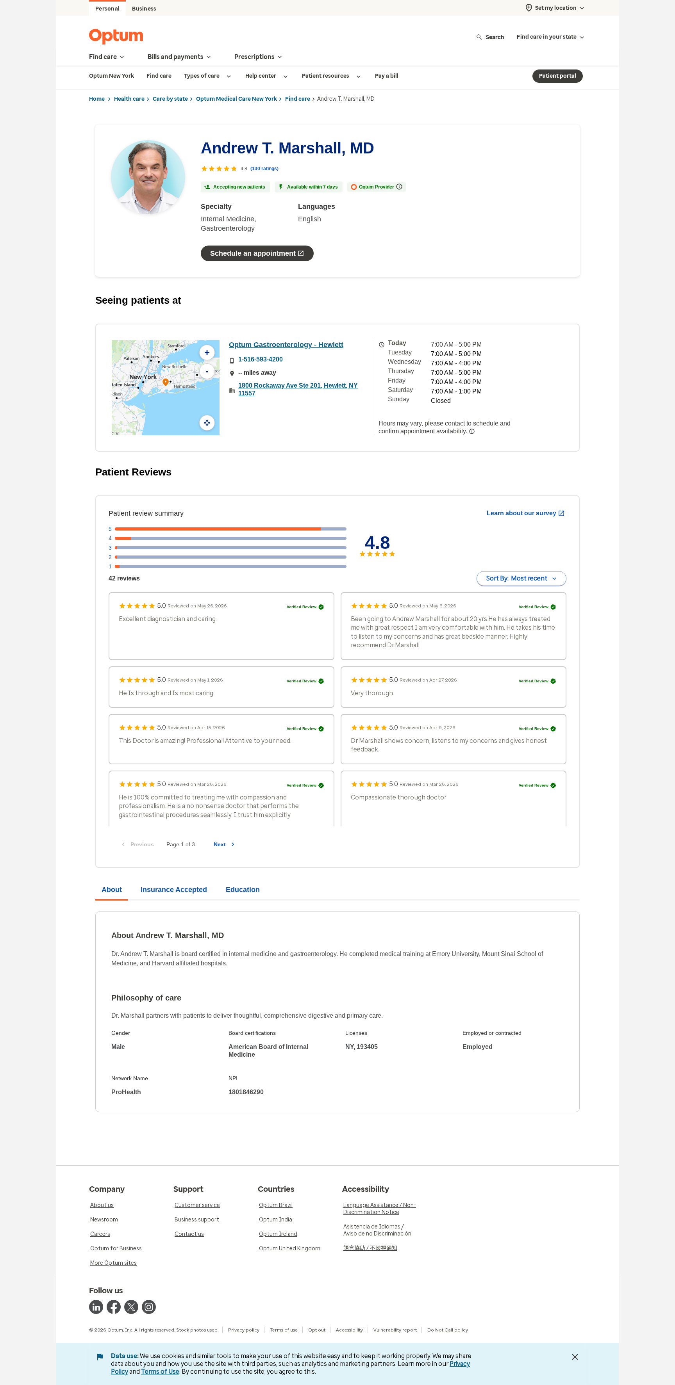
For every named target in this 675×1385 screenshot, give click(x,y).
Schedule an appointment (253, 253)
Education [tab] (243, 890)
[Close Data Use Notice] (575, 1357)
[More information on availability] (472, 431)
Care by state (170, 99)
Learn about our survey (521, 513)
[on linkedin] (96, 1307)
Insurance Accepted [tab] (174, 890)
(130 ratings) (264, 168)
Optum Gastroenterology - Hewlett (286, 345)
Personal (107, 8)
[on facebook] (114, 1307)
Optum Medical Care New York (236, 99)
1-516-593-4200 (260, 359)
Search (495, 37)
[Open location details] (166, 383)
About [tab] (112, 890)
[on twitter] (131, 1307)
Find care (297, 99)
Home (97, 99)
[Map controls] (207, 423)
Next (220, 844)
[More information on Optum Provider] (399, 186)
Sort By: (516, 578)
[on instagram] (149, 1307)
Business (144, 8)
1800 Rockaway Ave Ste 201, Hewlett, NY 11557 (298, 389)
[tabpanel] (337, 1011)
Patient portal (557, 76)
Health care (129, 99)
